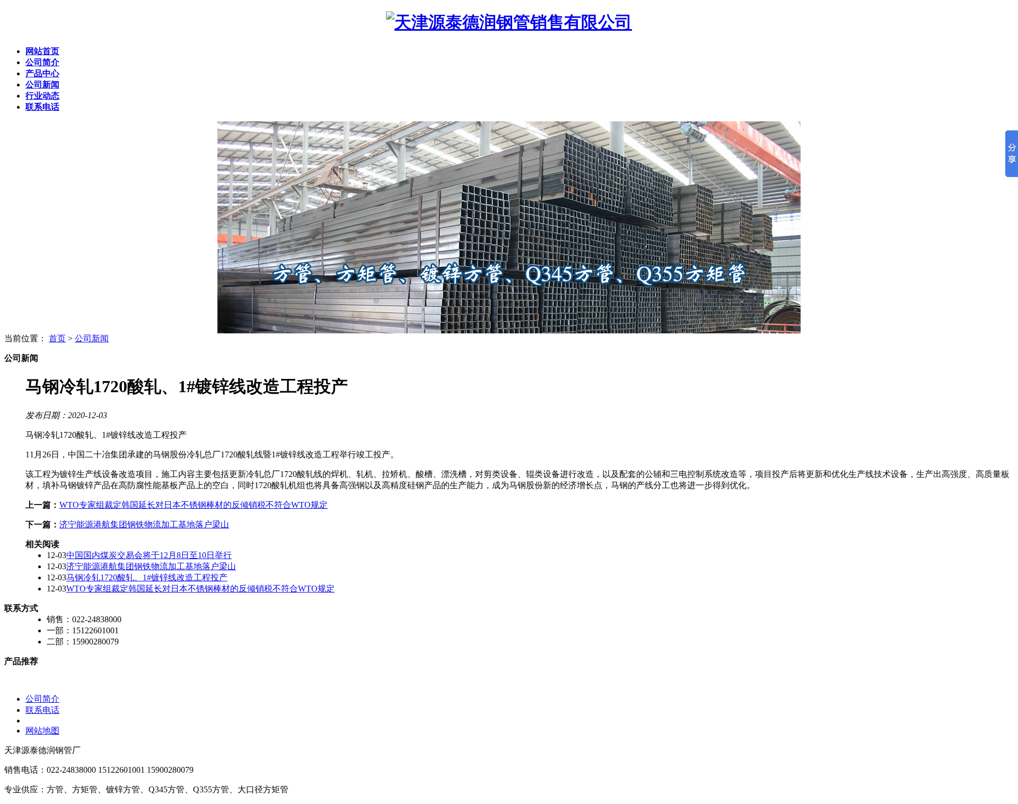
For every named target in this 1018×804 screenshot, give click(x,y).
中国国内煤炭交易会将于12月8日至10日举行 (149, 555)
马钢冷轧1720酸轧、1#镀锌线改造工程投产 (146, 577)
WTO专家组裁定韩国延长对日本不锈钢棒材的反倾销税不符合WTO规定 (193, 504)
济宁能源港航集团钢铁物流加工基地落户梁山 (144, 524)
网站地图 (42, 730)
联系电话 (42, 709)
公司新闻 (92, 338)
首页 (57, 338)
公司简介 (42, 698)
